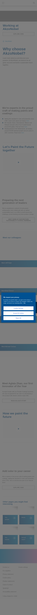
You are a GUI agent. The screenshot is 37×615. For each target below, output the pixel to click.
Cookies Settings (18, 308)
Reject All (18, 318)
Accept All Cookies (18, 313)
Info (25, 303)
